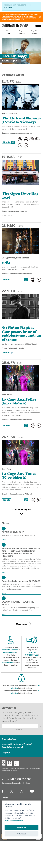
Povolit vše (21, 828)
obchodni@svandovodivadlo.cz (18, 783)
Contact (34, 33)
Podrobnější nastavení (14, 821)
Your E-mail (20, 729)
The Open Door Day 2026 (20, 195)
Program (21, 31)
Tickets (6, 142)
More (4, 539)
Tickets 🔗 (8, 352)
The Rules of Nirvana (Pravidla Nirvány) (21, 119)
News (8, 31)
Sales (8, 33)
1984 (6, 262)
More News (21, 624)
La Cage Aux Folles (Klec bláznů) (19, 401)
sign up (6, 752)
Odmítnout (21, 834)
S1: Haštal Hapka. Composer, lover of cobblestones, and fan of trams (21, 333)
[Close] (38, 5)
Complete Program (22, 509)
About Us (21, 33)
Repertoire (34, 31)
